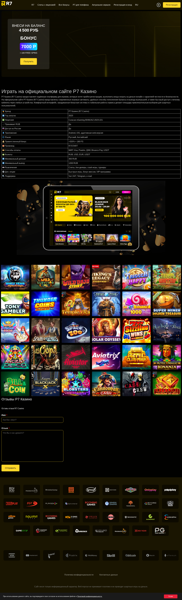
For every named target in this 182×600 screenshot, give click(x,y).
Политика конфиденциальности (78, 575)
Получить (28, 61)
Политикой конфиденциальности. (89, 596)
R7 (33, 5)
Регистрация (172, 5)
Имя (3, 415)
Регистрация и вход (123, 5)
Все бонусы (64, 5)
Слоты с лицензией (46, 5)
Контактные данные (108, 575)
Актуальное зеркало (101, 5)
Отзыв (4, 428)
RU (136, 5)
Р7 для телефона (81, 5)
